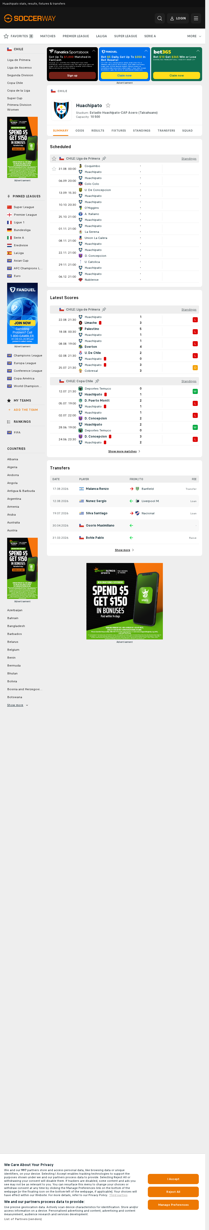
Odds (79, 130)
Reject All (173, 1192)
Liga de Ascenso (19, 68)
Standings (141, 130)
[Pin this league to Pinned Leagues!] (104, 159)
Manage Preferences (173, 1205)
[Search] (160, 18)
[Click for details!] (124, 169)
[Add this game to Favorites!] (54, 169)
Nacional (147, 513)
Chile (62, 91)
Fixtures (118, 130)
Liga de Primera (18, 60)
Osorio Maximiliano (100, 525)
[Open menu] (196, 18)
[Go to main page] (39, 18)
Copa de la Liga (18, 90)
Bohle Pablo (95, 538)
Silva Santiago (97, 513)
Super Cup (14, 98)
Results (97, 130)
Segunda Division (20, 75)
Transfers (166, 130)
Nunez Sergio (96, 501)
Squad (187, 130)
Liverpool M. (150, 501)
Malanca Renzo (97, 489)
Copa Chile (15, 83)
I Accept (173, 1179)
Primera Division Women (19, 107)
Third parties (118, 1195)
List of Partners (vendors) (23, 1219)
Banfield (147, 489)
